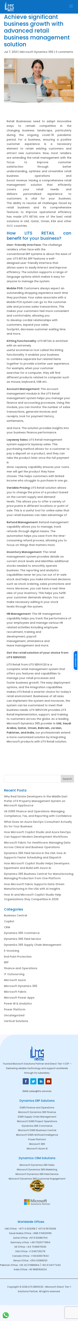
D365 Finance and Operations (37, 1107)
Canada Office (20, 1256)
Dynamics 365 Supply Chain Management (32, 945)
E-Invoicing (11, 951)
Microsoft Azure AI (37, 1148)
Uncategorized (14, 1015)
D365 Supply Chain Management (37, 1116)
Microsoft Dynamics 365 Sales (37, 1165)
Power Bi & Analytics (18, 1003)
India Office (20, 1269)
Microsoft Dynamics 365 (36, 52)
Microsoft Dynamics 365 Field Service (37, 1174)
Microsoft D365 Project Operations (37, 1121)
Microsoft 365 (37, 1144)
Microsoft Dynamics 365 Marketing (37, 1169)
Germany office (19, 1242)
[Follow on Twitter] (33, 1081)
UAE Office (11, 1228)
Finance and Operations (20, 968)
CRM (7, 927)
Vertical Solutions (16, 1021)
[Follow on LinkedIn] (41, 1081)
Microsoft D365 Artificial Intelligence (37, 1134)
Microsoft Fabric (15, 992)
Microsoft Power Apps (19, 998)
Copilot (9, 921)
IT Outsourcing (14, 974)
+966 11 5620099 (41, 1233)
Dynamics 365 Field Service (22, 939)
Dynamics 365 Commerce (22, 933)
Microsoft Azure (15, 980)
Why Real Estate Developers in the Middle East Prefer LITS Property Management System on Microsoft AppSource (35, 801)
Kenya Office (20, 1260)
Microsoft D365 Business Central (37, 1130)
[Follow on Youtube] (48, 1081)
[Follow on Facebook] (26, 1081)
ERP (6, 962)
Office (27, 1233)
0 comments (64, 52)
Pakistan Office (9, 1265)
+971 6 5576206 (47, 1228)
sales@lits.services (40, 1091)
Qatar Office (20, 1237)
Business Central (15, 915)
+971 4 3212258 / (28, 1228)
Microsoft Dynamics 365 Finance (37, 1112)
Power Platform (14, 1009)
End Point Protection (18, 957)
